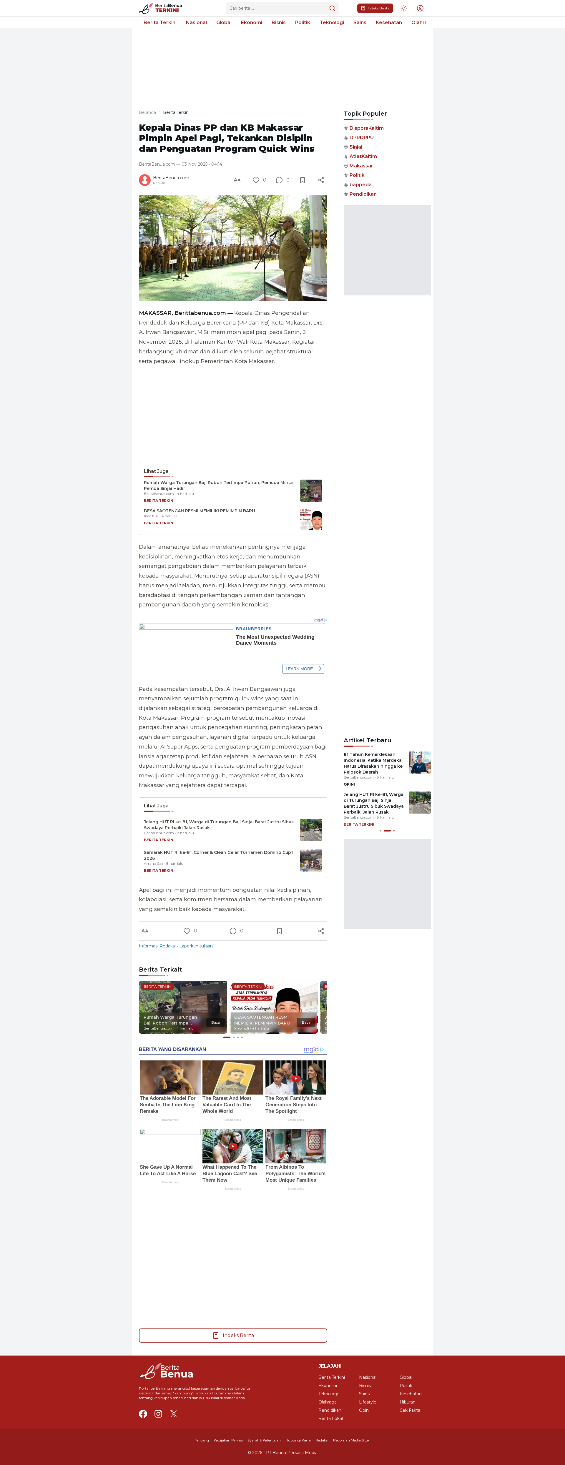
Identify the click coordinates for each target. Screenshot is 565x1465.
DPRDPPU (362, 137)
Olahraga (422, 22)
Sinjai (356, 147)
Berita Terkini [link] (176, 112)
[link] (163, 8)
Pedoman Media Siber (351, 1440)
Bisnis (279, 22)
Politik (302, 22)
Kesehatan (389, 22)
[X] (174, 1414)
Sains (359, 22)
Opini (364, 1410)
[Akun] (404, 8)
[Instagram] (158, 1414)
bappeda (361, 184)
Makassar (361, 166)
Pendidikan (363, 194)
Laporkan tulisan (196, 946)
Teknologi (332, 22)
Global (224, 22)
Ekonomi (251, 22)
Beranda (147, 112)
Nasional (196, 22)
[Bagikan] (321, 180)
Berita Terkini (160, 22)
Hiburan (408, 1402)
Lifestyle (367, 1402)
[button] (420, 8)
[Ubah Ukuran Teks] (237, 180)
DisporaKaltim (367, 128)
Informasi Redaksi (157, 946)
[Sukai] (256, 180)
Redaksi (321, 1440)
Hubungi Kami (298, 1440)
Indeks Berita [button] (379, 8)
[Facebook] (143, 1414)
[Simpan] (302, 180)
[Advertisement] (233, 414)
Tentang (202, 1440)
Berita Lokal (330, 1418)
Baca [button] (215, 1022)
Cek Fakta (410, 1410)
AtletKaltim (363, 156)
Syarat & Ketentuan (264, 1440)
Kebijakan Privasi (228, 1440)
